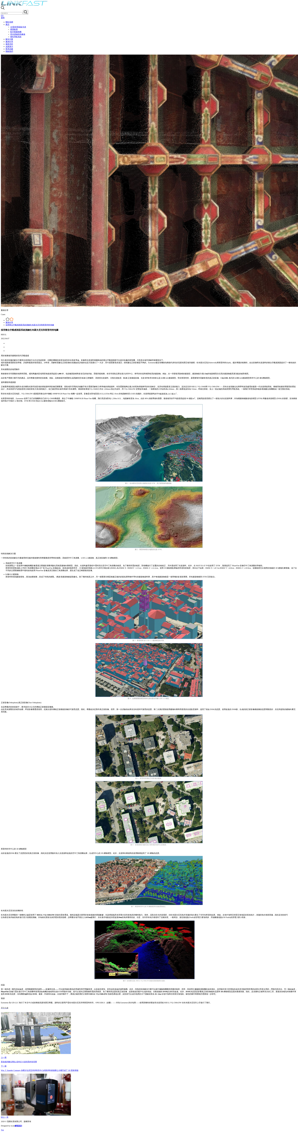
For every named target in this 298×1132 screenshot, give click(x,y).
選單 (3, 18)
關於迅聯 (9, 22)
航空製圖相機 (15, 32)
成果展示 (9, 46)
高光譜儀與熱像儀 (17, 34)
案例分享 (9, 42)
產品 (7, 24)
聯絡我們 (9, 51)
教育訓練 (9, 49)
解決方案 (9, 39)
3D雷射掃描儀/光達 (18, 27)
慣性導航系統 (15, 37)
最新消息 (9, 44)
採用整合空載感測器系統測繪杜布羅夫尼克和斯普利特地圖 (30, 325)
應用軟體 (14, 29)
